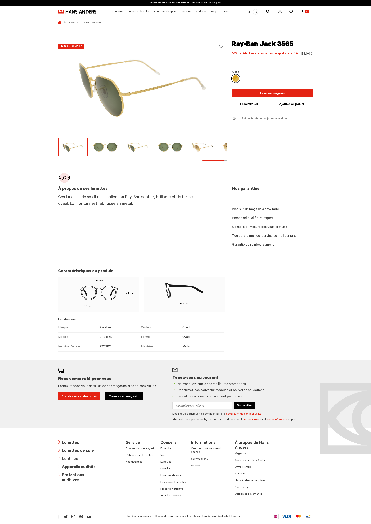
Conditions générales (139, 516)
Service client (199, 459)
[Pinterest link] (81, 516)
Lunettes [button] (117, 12)
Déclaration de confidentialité (211, 516)
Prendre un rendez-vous (79, 396)
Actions (195, 465)
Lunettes (68, 443)
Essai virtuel (249, 104)
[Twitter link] (66, 516)
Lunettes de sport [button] (165, 12)
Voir (162, 455)
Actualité (240, 474)
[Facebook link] (59, 516)
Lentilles (68, 459)
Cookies (236, 516)
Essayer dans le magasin (140, 448)
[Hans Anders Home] (77, 12)
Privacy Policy (252, 420)
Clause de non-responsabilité (173, 516)
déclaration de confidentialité (243, 414)
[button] (280, 11)
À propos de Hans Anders (250, 460)
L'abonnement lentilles (139, 455)
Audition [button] (201, 12)
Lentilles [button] (186, 12)
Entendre (166, 448)
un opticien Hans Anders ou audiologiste (199, 3)
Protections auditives (71, 478)
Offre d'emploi (243, 467)
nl (249, 12)
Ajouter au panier (292, 104)
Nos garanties (134, 462)
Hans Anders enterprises (250, 480)
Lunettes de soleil (77, 451)
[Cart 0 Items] (301, 11)
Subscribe (244, 405)
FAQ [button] (213, 12)
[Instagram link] (73, 516)
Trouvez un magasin (123, 396)
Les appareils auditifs (173, 482)
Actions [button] (225, 12)
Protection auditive (171, 489)
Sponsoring (242, 487)
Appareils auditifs (77, 467)
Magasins (240, 453)
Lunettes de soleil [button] (139, 12)
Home (72, 23)
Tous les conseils (170, 496)
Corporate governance (248, 494)
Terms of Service (277, 420)
